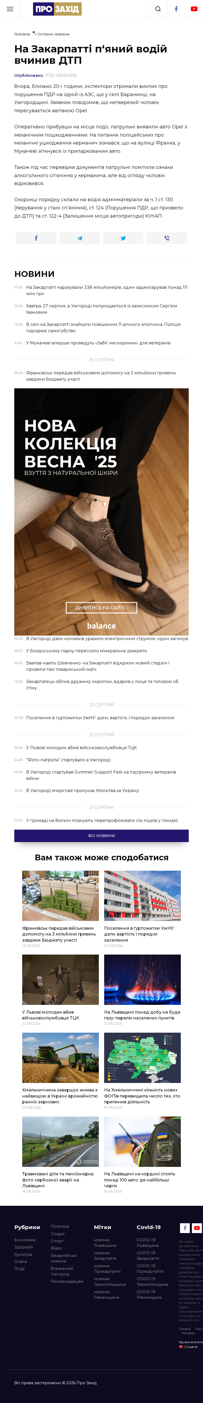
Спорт (57, 1241)
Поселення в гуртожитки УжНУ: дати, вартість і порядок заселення (139, 933)
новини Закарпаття (105, 1256)
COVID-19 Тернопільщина (152, 1281)
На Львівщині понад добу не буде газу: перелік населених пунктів (142, 1014)
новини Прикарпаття (107, 1268)
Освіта (20, 1261)
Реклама (188, 1333)
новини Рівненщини (106, 1294)
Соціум (57, 1233)
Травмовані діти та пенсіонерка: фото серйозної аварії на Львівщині (58, 1179)
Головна (185, 1329)
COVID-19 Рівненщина (149, 1294)
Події (19, 1268)
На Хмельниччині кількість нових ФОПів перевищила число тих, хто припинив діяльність (142, 1095)
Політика (60, 1226)
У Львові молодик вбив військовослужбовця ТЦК (50, 1014)
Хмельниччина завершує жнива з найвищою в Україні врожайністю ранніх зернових (60, 1095)
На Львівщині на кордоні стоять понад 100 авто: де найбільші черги (139, 1179)
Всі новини (101, 835)
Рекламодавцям (67, 1281)
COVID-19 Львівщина (148, 1243)
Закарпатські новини (64, 1258)
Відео (56, 1248)
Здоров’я (23, 1247)
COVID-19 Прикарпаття (150, 1268)
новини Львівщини (105, 1243)
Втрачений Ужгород (62, 1271)
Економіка (24, 1240)
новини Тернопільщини (110, 1281)
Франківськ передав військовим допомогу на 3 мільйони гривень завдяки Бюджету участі (59, 933)
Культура (23, 1254)
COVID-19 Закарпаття (148, 1256)
